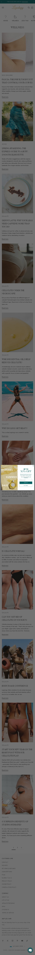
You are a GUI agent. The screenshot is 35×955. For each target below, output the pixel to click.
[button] (30, 950)
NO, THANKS (26, 485)
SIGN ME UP (26, 482)
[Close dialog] (33, 465)
